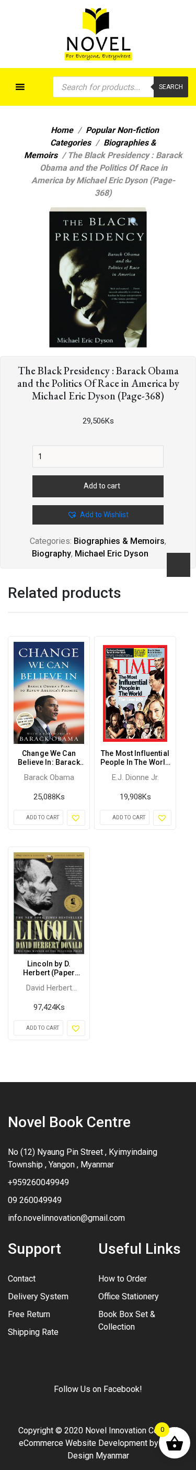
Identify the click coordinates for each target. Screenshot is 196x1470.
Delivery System (38, 1296)
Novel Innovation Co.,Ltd (129, 1430)
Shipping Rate (33, 1332)
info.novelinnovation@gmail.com (66, 1218)
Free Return (29, 1314)
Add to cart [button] (42, 817)
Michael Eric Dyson (111, 554)
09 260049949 (35, 1200)
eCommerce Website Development (83, 1443)
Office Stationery (128, 1296)
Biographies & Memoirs (119, 541)
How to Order (122, 1279)
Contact (22, 1279)
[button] (134, 222)
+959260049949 (38, 1182)
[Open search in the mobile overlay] (120, 86)
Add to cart (102, 486)
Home (62, 130)
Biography (51, 554)
